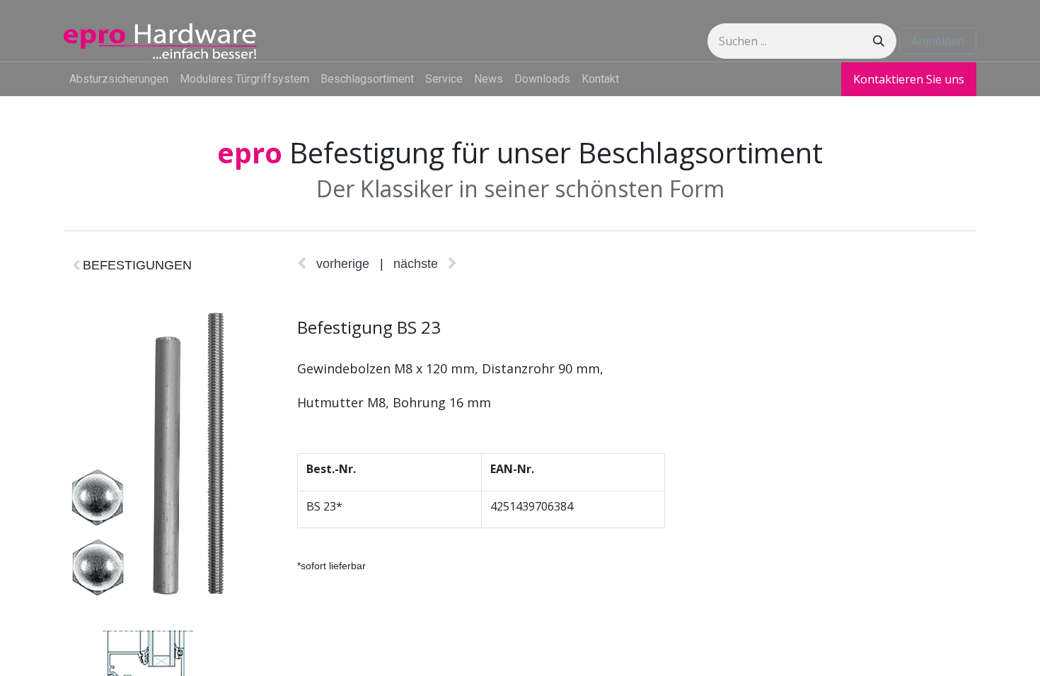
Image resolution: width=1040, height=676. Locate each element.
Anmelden (937, 41)
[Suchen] (878, 41)
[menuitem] (119, 79)
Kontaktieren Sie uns (908, 79)
